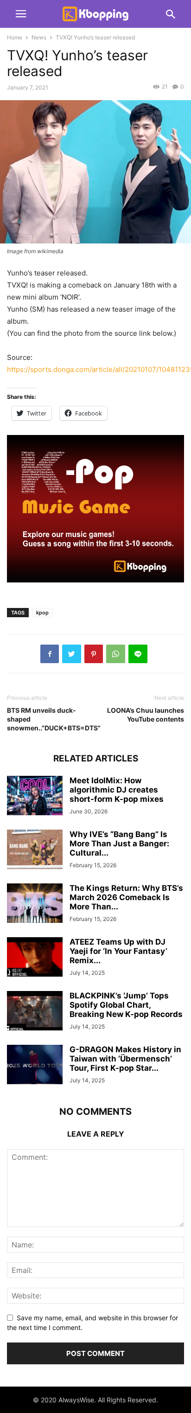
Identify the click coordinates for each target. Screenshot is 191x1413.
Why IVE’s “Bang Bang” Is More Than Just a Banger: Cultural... (119, 843)
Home (14, 37)
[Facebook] (49, 654)
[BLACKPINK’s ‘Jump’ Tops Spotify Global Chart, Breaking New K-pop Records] (35, 1011)
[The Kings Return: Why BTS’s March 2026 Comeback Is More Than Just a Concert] (35, 904)
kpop (42, 612)
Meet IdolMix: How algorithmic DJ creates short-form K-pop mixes (117, 790)
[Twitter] (71, 654)
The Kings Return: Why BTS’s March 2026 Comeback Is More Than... (126, 897)
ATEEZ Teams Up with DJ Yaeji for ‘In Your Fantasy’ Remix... (118, 951)
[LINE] (137, 654)
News (39, 37)
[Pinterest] (93, 654)
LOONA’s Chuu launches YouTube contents (145, 714)
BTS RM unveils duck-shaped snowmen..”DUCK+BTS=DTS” (49, 719)
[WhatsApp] (115, 654)
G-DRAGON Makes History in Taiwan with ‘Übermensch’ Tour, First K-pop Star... (125, 1059)
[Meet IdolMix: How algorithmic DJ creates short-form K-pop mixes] (35, 796)
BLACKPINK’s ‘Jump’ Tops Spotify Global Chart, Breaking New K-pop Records (126, 1005)
